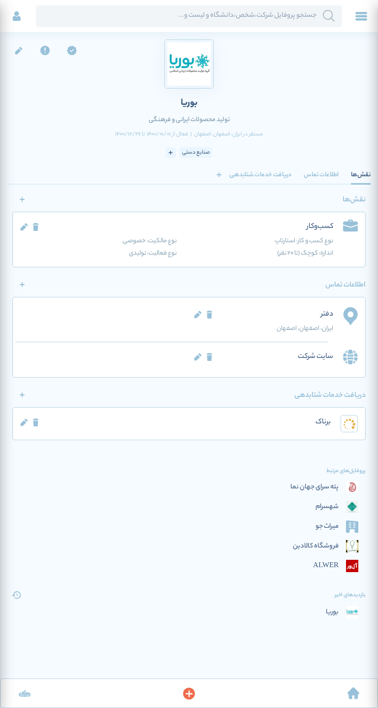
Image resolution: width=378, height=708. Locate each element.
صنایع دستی (196, 152)
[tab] (361, 175)
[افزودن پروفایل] (189, 693)
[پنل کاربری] (17, 16)
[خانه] (353, 693)
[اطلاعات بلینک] (24, 693)
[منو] (361, 16)
